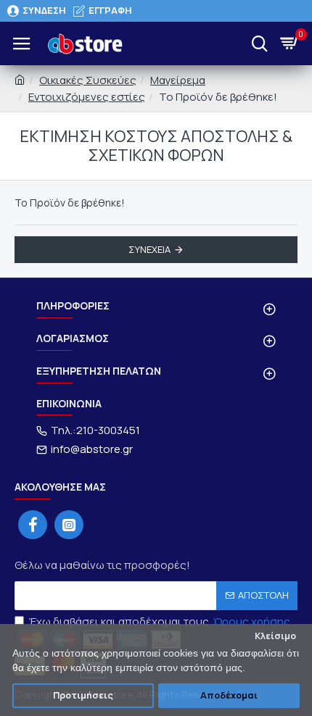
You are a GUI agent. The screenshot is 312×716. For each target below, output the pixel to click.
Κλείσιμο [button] (275, 636)
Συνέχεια (149, 249)
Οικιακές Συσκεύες (87, 80)
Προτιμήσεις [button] (83, 695)
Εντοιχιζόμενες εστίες (86, 96)
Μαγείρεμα (177, 80)
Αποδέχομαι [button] (229, 695)
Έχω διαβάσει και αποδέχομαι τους (159, 621)
